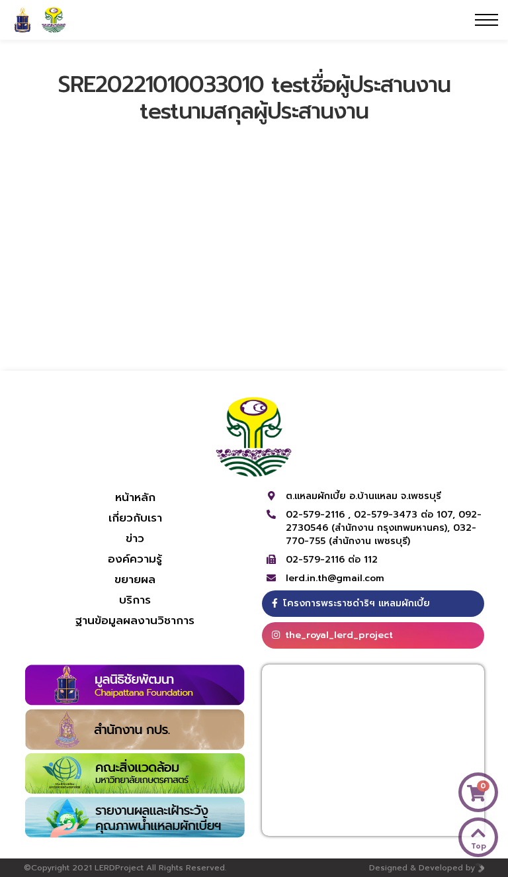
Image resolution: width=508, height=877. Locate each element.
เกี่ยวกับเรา (135, 517)
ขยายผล (134, 579)
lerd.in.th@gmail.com (335, 578)
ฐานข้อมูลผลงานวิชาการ (134, 620)
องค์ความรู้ (135, 558)
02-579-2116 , (320, 515)
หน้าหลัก (135, 497)
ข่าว (135, 538)
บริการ (135, 599)
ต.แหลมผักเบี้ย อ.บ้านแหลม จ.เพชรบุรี (363, 496)
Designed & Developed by (422, 868)
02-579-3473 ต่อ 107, (406, 515)
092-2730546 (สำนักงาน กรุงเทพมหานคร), (384, 521)
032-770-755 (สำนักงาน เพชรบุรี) (381, 534)
